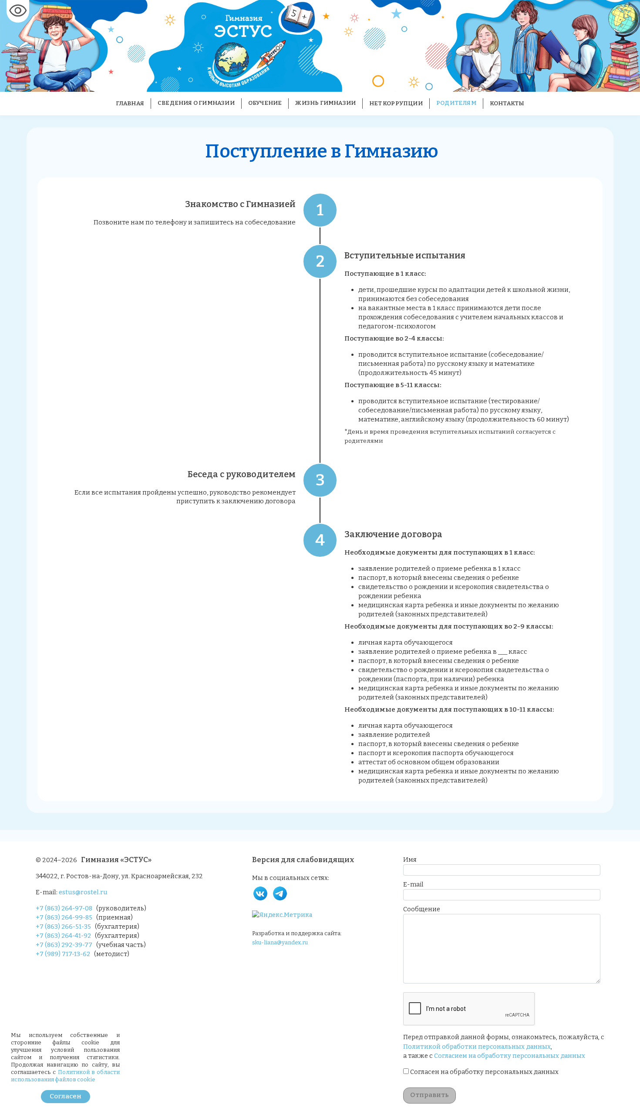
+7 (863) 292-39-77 (64, 945)
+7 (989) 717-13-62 (63, 954)
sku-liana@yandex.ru (280, 942)
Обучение (265, 103)
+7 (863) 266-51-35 (63, 926)
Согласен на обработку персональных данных (484, 1072)
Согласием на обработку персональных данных (509, 1056)
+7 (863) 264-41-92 (63, 936)
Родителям (456, 103)
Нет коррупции (396, 103)
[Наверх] (625, 1099)
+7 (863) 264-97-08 (64, 908)
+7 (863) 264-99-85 (64, 917)
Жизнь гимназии (325, 103)
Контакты (507, 103)
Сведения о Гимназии (196, 103)
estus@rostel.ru (83, 892)
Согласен (65, 1096)
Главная (130, 103)
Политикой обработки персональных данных (477, 1046)
